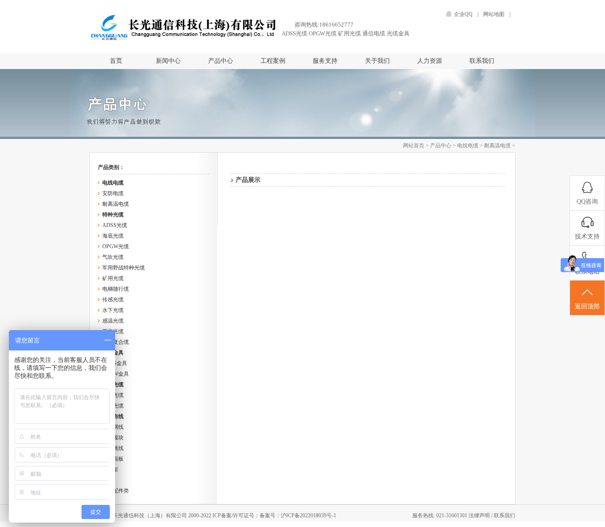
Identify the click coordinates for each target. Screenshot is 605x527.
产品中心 (220, 61)
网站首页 (413, 145)
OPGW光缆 (323, 33)
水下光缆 (113, 310)
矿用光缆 (349, 33)
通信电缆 (373, 33)
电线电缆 (467, 145)
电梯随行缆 (115, 289)
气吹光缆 (113, 257)
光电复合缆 (115, 342)
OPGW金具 (115, 374)
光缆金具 (398, 33)
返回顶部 (587, 306)
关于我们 (377, 61)
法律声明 (480, 515)
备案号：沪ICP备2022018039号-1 (298, 515)
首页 (116, 61)
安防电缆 (113, 193)
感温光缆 (113, 321)
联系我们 (481, 61)
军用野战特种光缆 (123, 268)
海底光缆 (113, 236)
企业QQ (463, 14)
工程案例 (272, 61)
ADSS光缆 (294, 33)
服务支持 (325, 61)
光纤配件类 (115, 491)
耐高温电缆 (497, 145)
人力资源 (429, 61)
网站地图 (493, 14)
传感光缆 (113, 299)
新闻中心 (168, 61)
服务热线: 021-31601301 (440, 515)
